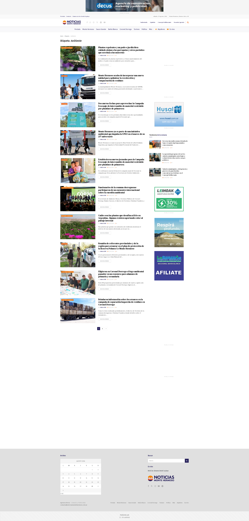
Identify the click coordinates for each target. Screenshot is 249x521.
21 (86, 482)
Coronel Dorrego (126, 29)
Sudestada (143, 22)
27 (80, 486)
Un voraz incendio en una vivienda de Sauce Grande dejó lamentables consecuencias (175, 143)
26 (74, 486)
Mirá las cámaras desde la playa (158, 471)
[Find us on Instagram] (93, 22)
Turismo (136, 29)
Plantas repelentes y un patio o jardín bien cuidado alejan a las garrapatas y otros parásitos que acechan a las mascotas (121, 50)
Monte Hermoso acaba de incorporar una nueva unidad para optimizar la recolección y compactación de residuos (121, 78)
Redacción (103, 195)
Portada (62, 16)
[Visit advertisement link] (124, 6)
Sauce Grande (101, 29)
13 (80, 478)
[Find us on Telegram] (101, 22)
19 (74, 482)
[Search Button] (188, 22)
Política (144, 29)
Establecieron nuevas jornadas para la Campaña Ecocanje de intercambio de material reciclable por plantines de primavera (121, 162)
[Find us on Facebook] (87, 22)
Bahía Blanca (113, 29)
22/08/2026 (166, 147)
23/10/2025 (111, 111)
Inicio (61, 36)
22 (92, 482)
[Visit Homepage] (71, 22)
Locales (64, 76)
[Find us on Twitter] (97, 22)
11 (68, 478)
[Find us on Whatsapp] (90, 22)
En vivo (172, 29)
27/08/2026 (166, 177)
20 (80, 482)
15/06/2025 (111, 223)
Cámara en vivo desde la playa (80, 16)
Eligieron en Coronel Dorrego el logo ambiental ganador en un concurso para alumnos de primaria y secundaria (121, 274)
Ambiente (73, 36)
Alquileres (161, 29)
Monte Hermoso (88, 29)
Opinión (152, 22)
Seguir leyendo (105, 65)
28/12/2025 (111, 55)
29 (92, 486)
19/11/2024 (110, 279)
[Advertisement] (169, 51)
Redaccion (103, 55)
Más (150, 29)
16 (98, 478)
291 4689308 (126, 517)
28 (86, 486)
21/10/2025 (111, 139)
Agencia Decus (65, 503)
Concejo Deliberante (164, 22)
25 (69, 486)
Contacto (68, 16)
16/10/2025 (111, 167)
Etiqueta (67, 36)
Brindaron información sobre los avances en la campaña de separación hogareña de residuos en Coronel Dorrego (121, 302)
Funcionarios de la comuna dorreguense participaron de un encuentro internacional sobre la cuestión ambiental (119, 190)
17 (63, 482)
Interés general (67, 48)
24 (63, 486)
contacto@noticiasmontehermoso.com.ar (73, 505)
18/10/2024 (111, 307)
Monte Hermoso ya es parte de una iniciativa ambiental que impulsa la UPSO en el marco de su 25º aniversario (121, 134)
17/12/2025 (111, 83)
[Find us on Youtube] (104, 22)
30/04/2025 (111, 251)
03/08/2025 (111, 195)
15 (92, 478)
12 (74, 478)
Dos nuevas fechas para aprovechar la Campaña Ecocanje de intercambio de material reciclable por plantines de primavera (121, 106)
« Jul (61, 493)
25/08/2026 (166, 162)
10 (63, 478)
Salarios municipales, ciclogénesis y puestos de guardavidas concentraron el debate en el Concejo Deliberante (175, 172)
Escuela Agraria (179, 22)
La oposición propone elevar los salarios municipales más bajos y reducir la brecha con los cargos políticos (173, 157)
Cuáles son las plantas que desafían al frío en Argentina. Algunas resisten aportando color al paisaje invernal (120, 218)
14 (86, 478)
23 (98, 482)
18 (68, 482)
